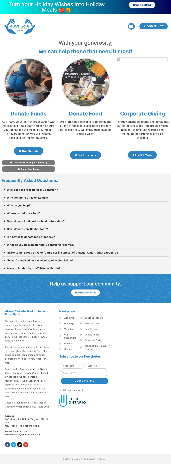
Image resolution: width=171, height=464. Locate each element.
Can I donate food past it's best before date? (36, 221)
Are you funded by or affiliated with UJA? (33, 268)
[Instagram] (19, 444)
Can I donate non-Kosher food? (27, 229)
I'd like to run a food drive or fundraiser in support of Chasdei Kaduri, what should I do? (63, 252)
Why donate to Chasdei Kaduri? (27, 197)
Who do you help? (18, 205)
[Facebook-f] (7, 444)
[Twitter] (13, 444)
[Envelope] (25, 444)
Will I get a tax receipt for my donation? (32, 189)
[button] (131, 26)
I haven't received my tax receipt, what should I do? (40, 260)
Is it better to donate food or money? (31, 237)
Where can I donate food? (24, 213)
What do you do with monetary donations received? (40, 244)
